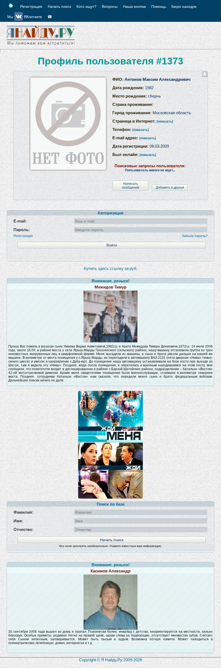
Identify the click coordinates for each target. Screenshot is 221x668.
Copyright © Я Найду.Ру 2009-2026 (110, 659)
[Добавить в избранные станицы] (204, 74)
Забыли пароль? (195, 236)
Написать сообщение (130, 185)
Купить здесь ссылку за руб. (110, 268)
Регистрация (23, 236)
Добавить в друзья (170, 187)
